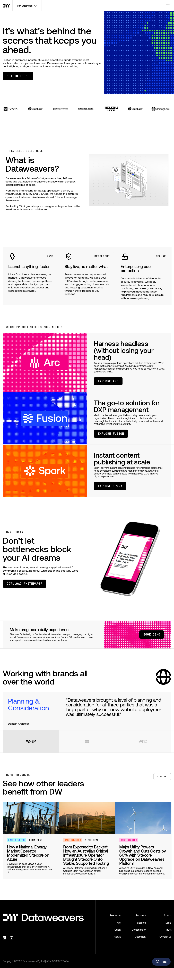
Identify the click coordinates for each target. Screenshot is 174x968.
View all (162, 786)
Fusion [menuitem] (117, 939)
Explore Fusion (111, 434)
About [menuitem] (167, 924)
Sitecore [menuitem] (141, 932)
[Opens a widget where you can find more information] (161, 962)
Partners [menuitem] (140, 924)
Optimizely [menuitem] (140, 946)
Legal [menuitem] (168, 932)
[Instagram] (12, 947)
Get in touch (18, 76)
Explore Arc (108, 381)
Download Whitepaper (24, 584)
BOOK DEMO (151, 634)
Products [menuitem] (115, 924)
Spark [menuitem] (117, 946)
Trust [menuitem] (168, 939)
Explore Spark (110, 486)
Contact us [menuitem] (165, 946)
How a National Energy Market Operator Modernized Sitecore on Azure (28, 862)
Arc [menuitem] (119, 932)
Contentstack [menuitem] (139, 939)
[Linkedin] (5, 947)
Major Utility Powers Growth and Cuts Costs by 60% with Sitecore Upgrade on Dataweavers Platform (142, 864)
